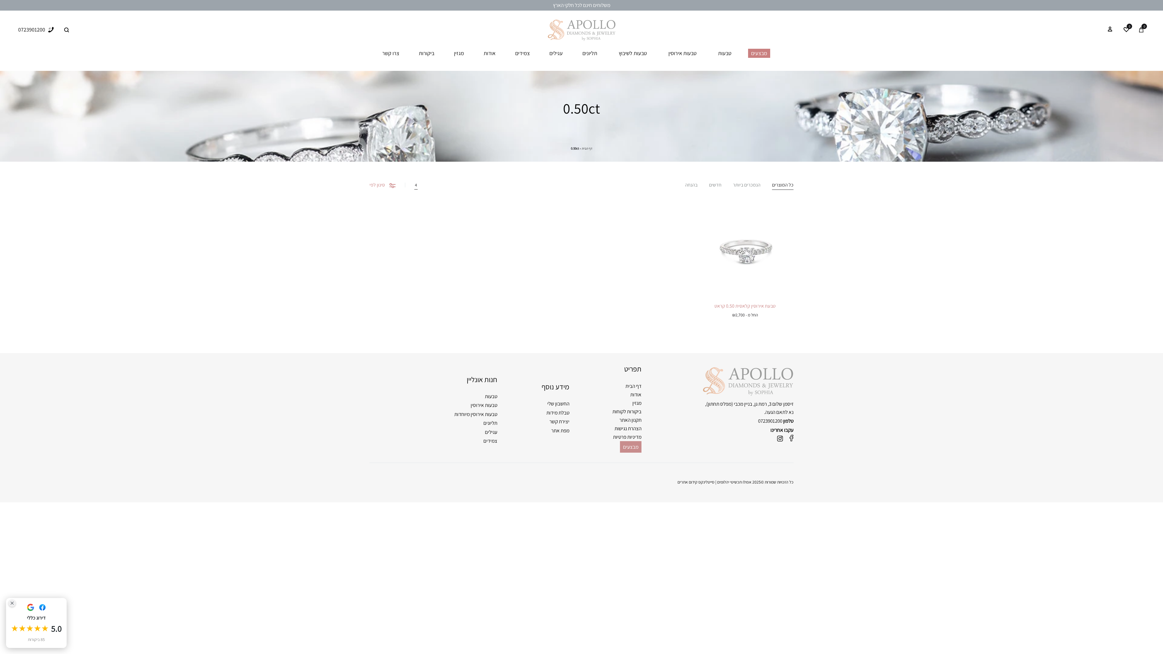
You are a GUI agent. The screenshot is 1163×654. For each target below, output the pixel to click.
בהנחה (691, 185)
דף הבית (587, 148)
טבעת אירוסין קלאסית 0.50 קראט (745, 306)
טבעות (724, 53)
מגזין (459, 53)
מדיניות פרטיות (627, 437)
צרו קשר (390, 53)
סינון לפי (377, 185)
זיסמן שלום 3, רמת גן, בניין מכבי (764, 404)
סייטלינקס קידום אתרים (696, 482)
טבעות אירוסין (682, 53)
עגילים (556, 53)
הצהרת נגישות (628, 428)
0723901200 (770, 421)
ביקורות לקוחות (626, 411)
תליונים (589, 53)
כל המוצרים (783, 185)
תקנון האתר (630, 420)
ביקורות (426, 53)
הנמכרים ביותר (746, 185)
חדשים (715, 185)
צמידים (522, 53)
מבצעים (759, 53)
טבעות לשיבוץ (633, 53)
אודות (489, 53)
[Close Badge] (12, 603)
